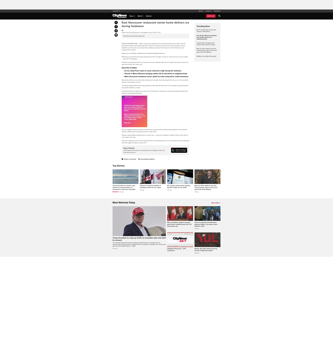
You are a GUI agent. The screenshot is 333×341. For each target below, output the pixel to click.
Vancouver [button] (116, 11)
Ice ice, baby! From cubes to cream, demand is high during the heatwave (152, 71)
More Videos (215, 203)
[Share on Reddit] (116, 30)
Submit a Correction (130, 159)
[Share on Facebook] (116, 26)
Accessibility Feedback (147, 159)
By (122, 30)
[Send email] (116, 35)
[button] (201, 11)
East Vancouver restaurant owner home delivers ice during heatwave (155, 24)
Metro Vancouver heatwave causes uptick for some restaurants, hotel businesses (156, 77)
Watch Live (210, 16)
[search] (219, 16)
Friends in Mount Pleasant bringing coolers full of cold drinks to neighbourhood (155, 74)
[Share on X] (116, 22)
